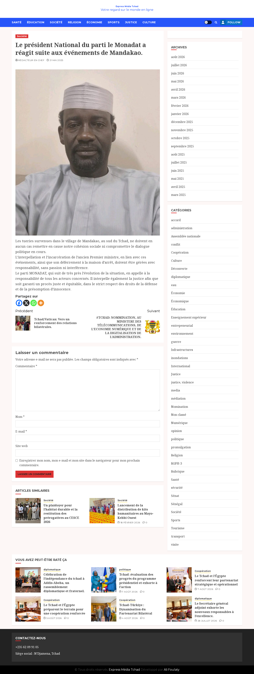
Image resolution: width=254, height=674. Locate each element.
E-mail (21, 431)
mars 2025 (178, 195)
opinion (176, 431)
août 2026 (178, 57)
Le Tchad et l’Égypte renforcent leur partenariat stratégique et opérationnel (216, 580)
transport (178, 536)
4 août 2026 (130, 618)
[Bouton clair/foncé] (208, 22)
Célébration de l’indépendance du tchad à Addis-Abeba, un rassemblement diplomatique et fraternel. (64, 582)
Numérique (179, 423)
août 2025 (178, 154)
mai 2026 (177, 81)
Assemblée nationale (185, 236)
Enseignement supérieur (188, 317)
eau (173, 285)
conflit (175, 244)
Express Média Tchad (127, 6)
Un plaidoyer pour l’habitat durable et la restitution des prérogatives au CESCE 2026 (61, 513)
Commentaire (26, 366)
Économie (94, 22)
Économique (180, 301)
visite (175, 544)
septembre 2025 (182, 146)
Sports (114, 22)
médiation (178, 398)
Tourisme (177, 528)
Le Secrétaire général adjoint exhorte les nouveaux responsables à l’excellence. (214, 609)
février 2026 (180, 106)
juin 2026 (177, 73)
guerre (176, 342)
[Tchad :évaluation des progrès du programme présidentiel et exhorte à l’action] (103, 580)
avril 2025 (178, 187)
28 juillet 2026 (207, 620)
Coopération (180, 252)
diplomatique (180, 277)
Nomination (179, 407)
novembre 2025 (182, 130)
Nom (20, 417)
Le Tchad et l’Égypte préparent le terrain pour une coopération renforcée (64, 609)
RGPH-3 (176, 463)
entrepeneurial (182, 326)
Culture (149, 22)
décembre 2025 (182, 122)
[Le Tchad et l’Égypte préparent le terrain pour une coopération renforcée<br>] (28, 609)
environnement (182, 334)
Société (56, 22)
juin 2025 (177, 171)
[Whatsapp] (33, 303)
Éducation (35, 22)
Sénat (175, 496)
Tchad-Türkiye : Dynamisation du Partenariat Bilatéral (135, 609)
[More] (41, 303)
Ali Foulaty (171, 669)
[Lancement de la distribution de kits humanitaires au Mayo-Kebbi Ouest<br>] (102, 510)
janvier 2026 (180, 114)
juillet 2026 (179, 65)
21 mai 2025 (56, 60)
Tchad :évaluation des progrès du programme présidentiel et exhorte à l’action (138, 580)
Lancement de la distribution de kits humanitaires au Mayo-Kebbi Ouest (135, 511)
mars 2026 (178, 97)
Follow (234, 22)
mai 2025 (177, 179)
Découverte (179, 269)
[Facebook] (19, 303)
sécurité (177, 488)
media (175, 390)
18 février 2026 (130, 522)
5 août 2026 (54, 618)
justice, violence (182, 382)
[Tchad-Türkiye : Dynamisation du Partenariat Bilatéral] (103, 609)
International (180, 366)
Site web (21, 446)
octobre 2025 (180, 138)
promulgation (181, 447)
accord (176, 220)
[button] (216, 22)
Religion (74, 22)
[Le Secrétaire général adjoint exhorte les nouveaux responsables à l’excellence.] (179, 609)
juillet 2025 (179, 162)
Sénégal (176, 504)
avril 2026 (178, 89)
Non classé (178, 415)
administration (181, 228)
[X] (26, 303)
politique (177, 439)
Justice (131, 22)
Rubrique (177, 471)
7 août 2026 (129, 591)
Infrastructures (182, 350)
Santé (16, 22)
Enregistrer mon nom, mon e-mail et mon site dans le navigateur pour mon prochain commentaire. (79, 462)
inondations (179, 358)
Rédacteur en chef (31, 60)
